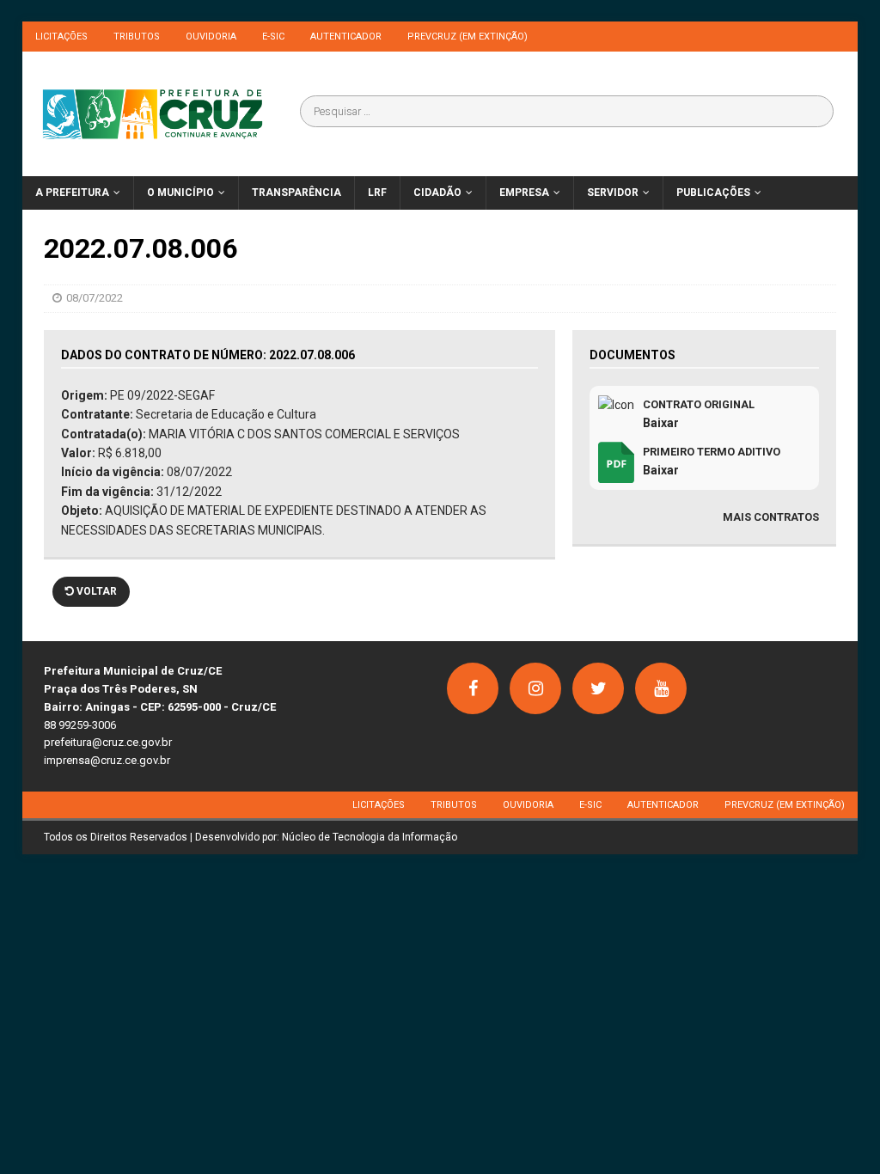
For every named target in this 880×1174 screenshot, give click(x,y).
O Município (180, 192)
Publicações (713, 192)
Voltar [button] (95, 591)
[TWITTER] (598, 688)
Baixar (661, 423)
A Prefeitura (72, 192)
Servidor (613, 192)
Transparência (296, 192)
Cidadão (437, 192)
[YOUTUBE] (661, 688)
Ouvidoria (211, 36)
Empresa (524, 192)
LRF (377, 192)
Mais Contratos (771, 517)
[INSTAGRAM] (535, 688)
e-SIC (273, 36)
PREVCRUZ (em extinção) (467, 36)
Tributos (136, 36)
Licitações (61, 36)
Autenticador (346, 36)
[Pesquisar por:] (566, 111)
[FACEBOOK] (472, 688)
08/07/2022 (94, 297)
